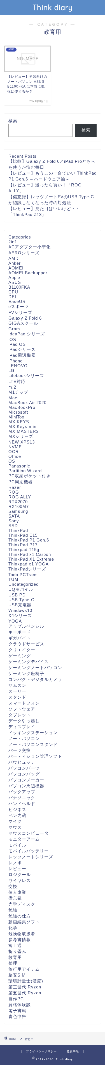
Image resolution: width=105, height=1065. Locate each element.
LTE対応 (16, 381)
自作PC (16, 998)
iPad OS (17, 344)
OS (11, 461)
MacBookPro (21, 407)
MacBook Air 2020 (27, 402)
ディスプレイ (21, 726)
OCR (13, 451)
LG (11, 370)
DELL (14, 296)
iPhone (15, 360)
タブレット (19, 714)
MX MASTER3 (23, 431)
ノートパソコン (24, 738)
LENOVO (18, 365)
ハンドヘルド (21, 803)
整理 (12, 963)
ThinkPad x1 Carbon (29, 554)
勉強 (12, 910)
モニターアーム (24, 839)
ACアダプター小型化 (29, 246)
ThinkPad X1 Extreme (31, 559)
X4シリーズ (20, 615)
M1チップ (18, 392)
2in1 (12, 241)
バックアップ (21, 791)
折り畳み (17, 951)
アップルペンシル (26, 626)
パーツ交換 (19, 750)
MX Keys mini (23, 426)
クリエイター (21, 649)
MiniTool (16, 417)
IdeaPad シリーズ (26, 333)
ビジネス (17, 809)
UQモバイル (20, 589)
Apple (14, 277)
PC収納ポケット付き (29, 475)
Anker (14, 263)
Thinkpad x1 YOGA (28, 564)
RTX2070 (18, 501)
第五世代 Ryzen (24, 992)
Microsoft (18, 412)
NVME (15, 446)
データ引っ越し (24, 720)
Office (14, 456)
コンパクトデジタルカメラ (35, 679)
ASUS (14, 282)
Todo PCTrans (23, 574)
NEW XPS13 (21, 442)
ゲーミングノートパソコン (35, 667)
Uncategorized (23, 584)
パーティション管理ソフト (35, 756)
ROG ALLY (19, 496)
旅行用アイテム (24, 969)
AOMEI (16, 268)
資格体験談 (19, 1004)
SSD (13, 525)
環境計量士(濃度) (25, 981)
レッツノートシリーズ (30, 856)
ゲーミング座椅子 (26, 673)
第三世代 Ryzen (24, 986)
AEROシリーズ (23, 252)
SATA (14, 516)
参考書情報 (19, 939)
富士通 (15, 945)
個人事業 (17, 892)
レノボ (15, 862)
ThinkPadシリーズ (27, 569)
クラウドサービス (26, 643)
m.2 (12, 387)
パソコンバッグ (24, 774)
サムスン (17, 685)
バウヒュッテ (21, 762)
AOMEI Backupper (27, 272)
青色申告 (17, 1016)
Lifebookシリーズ (26, 375)
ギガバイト (19, 638)
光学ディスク (21, 904)
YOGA (15, 621)
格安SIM (17, 975)
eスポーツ (18, 306)
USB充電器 (19, 604)
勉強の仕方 (19, 916)
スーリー (17, 691)
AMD (13, 258)
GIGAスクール (23, 323)
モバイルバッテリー (28, 850)
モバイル (17, 845)
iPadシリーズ (22, 349)
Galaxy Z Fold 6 (25, 318)
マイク (15, 821)
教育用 (15, 957)
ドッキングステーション (33, 732)
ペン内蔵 (17, 815)
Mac (12, 397)
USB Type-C (21, 599)
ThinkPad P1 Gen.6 (28, 540)
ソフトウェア (21, 709)
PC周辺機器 (20, 481)
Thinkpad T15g (23, 549)
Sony (13, 520)
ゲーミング (19, 655)
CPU (13, 291)
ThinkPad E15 (23, 535)
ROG (13, 492)
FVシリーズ (20, 312)
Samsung (18, 511)
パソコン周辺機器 (26, 785)
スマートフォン (24, 703)
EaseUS (16, 301)
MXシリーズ (20, 436)
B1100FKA (19, 287)
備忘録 (15, 898)
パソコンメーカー (26, 779)
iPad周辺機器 (22, 355)
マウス (15, 827)
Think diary (52, 7)
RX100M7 (18, 506)
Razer (14, 487)
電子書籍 (17, 1010)
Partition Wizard (25, 470)
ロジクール (19, 874)
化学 (12, 927)
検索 (12, 120)
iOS (12, 339)
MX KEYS (18, 421)
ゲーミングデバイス (28, 661)
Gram (14, 328)
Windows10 (20, 610)
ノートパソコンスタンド (33, 744)
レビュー (17, 868)
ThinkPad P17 (23, 544)
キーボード (19, 632)
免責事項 (73, 1051)
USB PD (17, 594)
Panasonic (19, 466)
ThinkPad (18, 530)
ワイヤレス (19, 880)
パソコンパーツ (24, 768)
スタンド (17, 697)
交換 (12, 886)
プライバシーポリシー (41, 1051)
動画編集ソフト (24, 921)
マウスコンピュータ (28, 833)
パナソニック (21, 797)
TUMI (14, 579)
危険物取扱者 (21, 933)
